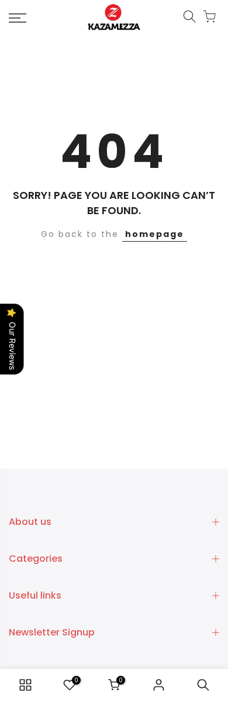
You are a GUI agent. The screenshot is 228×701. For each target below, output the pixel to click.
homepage (154, 234)
